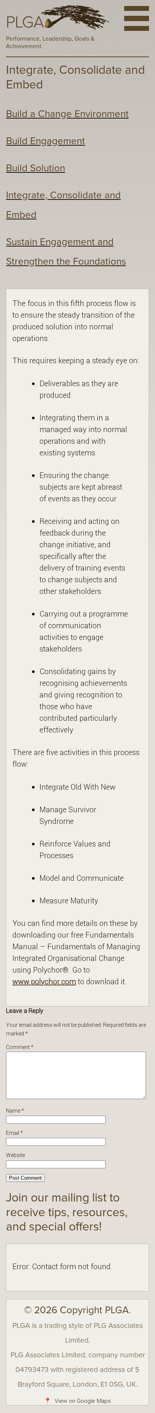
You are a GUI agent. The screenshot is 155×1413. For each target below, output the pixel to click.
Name (15, 1110)
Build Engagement (45, 141)
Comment (19, 1047)
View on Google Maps (77, 1400)
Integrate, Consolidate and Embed (63, 205)
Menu (136, 18)
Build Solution (35, 168)
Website (15, 1155)
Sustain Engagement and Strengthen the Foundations (66, 252)
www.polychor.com (44, 981)
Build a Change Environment (67, 114)
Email (14, 1133)
